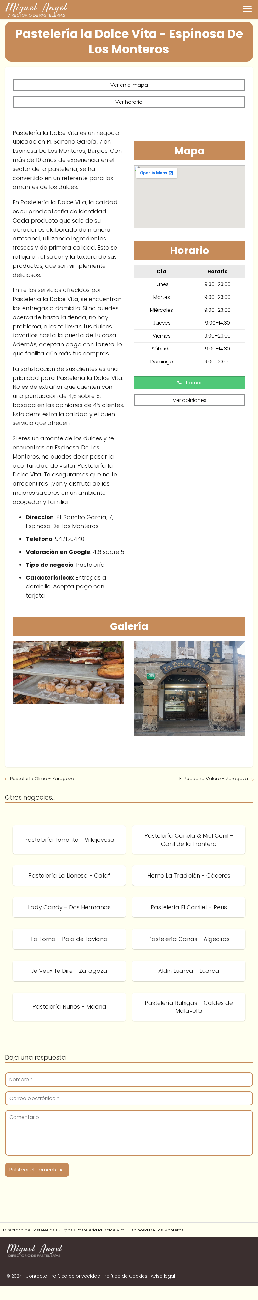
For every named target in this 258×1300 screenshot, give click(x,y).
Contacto (36, 1276)
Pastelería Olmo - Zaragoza (42, 778)
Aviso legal (163, 1276)
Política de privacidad (75, 1276)
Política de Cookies (125, 1276)
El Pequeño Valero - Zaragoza (213, 778)
